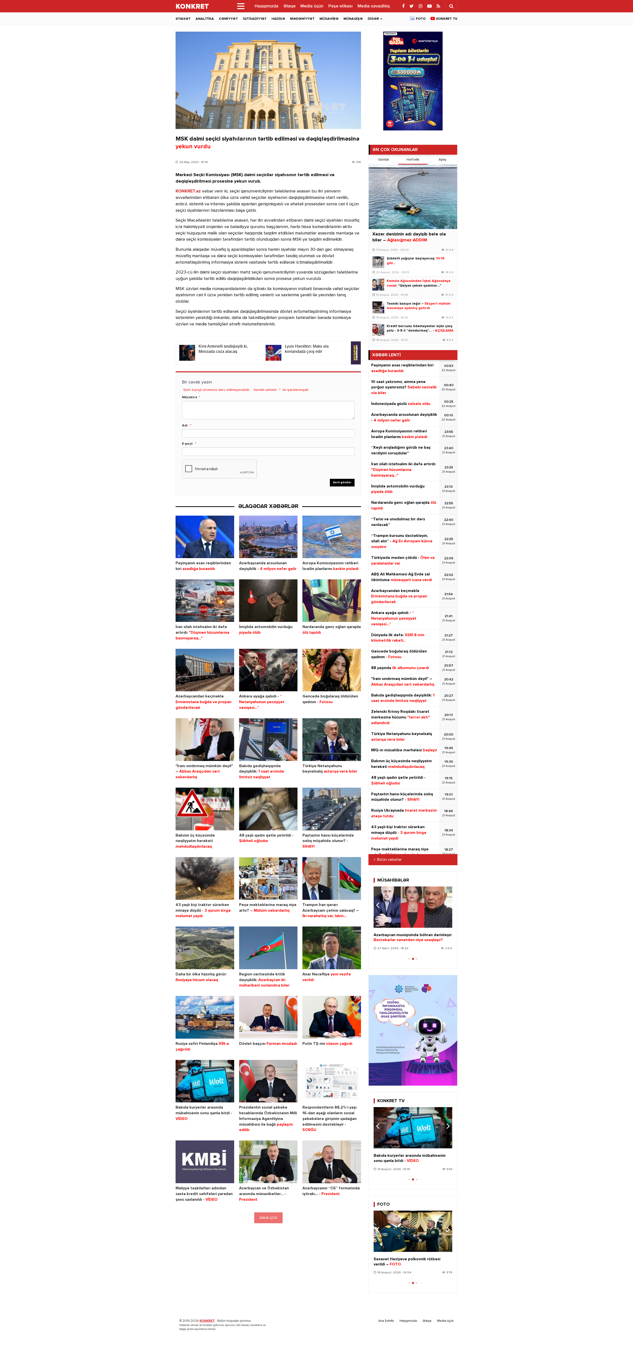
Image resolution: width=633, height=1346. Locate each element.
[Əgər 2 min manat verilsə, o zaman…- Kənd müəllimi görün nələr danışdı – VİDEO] (413, 907)
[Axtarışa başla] (451, 6)
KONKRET (207, 1321)
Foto (421, 19)
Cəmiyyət (228, 19)
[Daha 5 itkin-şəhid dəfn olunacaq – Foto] (413, 1231)
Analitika (205, 19)
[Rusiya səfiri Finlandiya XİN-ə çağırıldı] (205, 1017)
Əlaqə (289, 6)
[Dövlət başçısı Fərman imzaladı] (268, 1017)
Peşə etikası (340, 6)
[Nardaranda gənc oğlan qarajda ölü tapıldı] (331, 600)
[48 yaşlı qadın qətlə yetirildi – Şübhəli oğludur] (268, 809)
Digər (373, 19)
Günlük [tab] (383, 159)
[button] (446, 905)
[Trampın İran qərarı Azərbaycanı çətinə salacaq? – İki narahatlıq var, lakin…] (331, 878)
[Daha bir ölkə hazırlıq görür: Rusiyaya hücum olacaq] (205, 947)
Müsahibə (329, 19)
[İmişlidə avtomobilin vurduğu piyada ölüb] (268, 600)
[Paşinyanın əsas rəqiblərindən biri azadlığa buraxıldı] (205, 537)
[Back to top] (619, 1332)
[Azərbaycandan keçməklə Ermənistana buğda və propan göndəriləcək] (205, 670)
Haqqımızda (266, 6)
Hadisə (278, 19)
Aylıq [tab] (442, 159)
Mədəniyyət (302, 19)
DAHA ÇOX (268, 1218)
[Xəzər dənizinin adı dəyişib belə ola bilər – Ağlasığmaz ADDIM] (413, 197)
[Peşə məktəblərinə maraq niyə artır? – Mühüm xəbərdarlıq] (268, 878)
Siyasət (183, 19)
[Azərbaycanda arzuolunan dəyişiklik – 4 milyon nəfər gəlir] (268, 537)
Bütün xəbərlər (389, 860)
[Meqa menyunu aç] (240, 6)
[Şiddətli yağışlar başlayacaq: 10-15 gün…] (378, 262)
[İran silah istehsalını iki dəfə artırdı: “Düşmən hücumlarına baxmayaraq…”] (205, 600)
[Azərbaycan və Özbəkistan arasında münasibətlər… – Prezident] (268, 1161)
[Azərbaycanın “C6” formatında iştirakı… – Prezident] (331, 1161)
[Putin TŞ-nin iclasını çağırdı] (331, 1017)
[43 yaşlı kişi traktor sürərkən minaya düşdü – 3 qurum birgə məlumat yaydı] (205, 878)
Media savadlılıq (374, 6)
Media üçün (311, 6)
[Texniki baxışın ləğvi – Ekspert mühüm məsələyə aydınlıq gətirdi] (378, 307)
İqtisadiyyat (255, 19)
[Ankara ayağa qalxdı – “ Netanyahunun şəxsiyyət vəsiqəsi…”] (268, 670)
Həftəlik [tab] (413, 159)
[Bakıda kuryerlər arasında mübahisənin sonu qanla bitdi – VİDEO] (205, 1081)
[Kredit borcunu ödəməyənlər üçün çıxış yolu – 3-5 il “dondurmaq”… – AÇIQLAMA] (378, 330)
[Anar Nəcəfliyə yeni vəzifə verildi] (331, 947)
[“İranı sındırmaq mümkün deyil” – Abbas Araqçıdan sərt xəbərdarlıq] (205, 739)
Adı (185, 425)
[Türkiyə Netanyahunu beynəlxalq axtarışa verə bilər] (331, 739)
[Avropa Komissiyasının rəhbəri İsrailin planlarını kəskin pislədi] (331, 537)
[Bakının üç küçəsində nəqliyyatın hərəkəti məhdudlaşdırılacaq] (205, 809)
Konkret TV (446, 19)
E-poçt (187, 443)
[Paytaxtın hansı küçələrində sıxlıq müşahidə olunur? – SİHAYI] (331, 809)
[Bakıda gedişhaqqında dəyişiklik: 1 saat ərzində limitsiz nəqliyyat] (268, 739)
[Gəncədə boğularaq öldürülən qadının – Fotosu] (331, 670)
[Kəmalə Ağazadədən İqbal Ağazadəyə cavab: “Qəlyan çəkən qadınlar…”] (378, 285)
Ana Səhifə (386, 1321)
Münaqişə (353, 19)
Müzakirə (189, 397)
